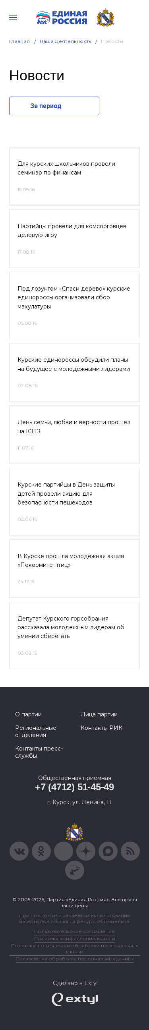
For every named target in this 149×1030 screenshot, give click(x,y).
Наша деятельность (65, 41)
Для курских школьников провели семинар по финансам (66, 168)
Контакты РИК (101, 727)
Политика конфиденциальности (74, 938)
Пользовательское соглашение (74, 931)
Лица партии (99, 714)
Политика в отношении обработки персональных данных (74, 948)
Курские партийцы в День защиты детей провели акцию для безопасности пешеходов (66, 493)
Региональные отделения (35, 731)
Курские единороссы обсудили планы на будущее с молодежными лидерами (73, 364)
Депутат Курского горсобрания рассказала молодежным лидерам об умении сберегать (70, 627)
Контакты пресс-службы (39, 752)
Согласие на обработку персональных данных (74, 959)
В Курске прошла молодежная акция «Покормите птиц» (70, 560)
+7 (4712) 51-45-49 (74, 787)
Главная (19, 41)
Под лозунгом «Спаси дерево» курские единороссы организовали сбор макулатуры (73, 297)
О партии (28, 714)
